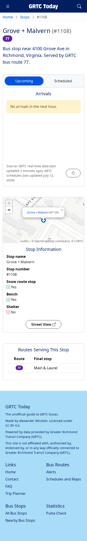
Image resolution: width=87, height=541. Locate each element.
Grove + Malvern (43, 212)
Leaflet (24, 241)
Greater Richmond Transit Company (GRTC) (37, 452)
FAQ (8, 486)
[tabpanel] (43, 139)
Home (8, 17)
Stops (25, 17)
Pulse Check (56, 513)
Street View (41, 324)
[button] (43, 220)
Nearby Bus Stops (20, 520)
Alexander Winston (33, 421)
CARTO (78, 241)
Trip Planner (15, 493)
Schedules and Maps (63, 479)
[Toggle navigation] (8, 6)
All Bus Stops (16, 513)
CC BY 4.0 (12, 425)
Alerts (51, 471)
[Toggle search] (79, 6)
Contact (12, 479)
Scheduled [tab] (63, 80)
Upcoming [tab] (24, 80)
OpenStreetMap (44, 241)
